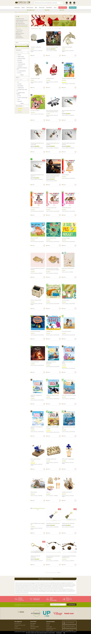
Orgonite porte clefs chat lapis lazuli (53, 523)
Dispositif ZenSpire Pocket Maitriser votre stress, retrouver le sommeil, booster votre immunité (53, 176)
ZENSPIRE (55, 50)
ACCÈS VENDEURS (70, 622)
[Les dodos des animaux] (69, 199)
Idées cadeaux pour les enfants (22, 26)
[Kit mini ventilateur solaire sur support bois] (38, 515)
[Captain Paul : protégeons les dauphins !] (38, 387)
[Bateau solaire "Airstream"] (38, 450)
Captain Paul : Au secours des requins (69, 395)
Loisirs (55, 7)
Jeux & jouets (18, 29)
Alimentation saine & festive (21, 20)
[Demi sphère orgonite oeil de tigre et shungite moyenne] (69, 547)
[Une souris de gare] (69, 291)
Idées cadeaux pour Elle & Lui (21, 25)
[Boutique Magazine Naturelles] (69, 613)
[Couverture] (69, 229)
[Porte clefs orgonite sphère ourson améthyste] (53, 134)
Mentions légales (49, 626)
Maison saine (41, 7)
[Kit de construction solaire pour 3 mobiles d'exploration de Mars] (53, 102)
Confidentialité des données (51, 628)
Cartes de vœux (19, 36)
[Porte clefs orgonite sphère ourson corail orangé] (38, 134)
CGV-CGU (47, 625)
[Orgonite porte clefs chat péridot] (69, 515)
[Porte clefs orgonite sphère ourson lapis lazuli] (69, 134)
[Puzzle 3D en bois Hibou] (38, 70)
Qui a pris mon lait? (34, 238)
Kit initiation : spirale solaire (36, 47)
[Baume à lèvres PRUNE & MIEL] (69, 260)
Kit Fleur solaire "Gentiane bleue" (68, 459)
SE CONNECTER (69, 630)
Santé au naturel (29, 7)
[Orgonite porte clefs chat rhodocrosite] (38, 547)
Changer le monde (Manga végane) (69, 78)
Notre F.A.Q (32, 625)
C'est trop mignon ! (65, 174)
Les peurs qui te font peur (35, 331)
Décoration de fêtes (19, 37)
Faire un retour (32, 628)
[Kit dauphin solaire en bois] (53, 450)
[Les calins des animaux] (38, 199)
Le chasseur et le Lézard (66, 331)
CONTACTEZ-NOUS (70, 626)
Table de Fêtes (18, 31)
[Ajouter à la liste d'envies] (44, 55)
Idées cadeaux (73, 7)
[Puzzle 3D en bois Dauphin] (69, 38)
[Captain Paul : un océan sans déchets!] (69, 353)
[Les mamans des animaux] (53, 199)
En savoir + (55, 25)
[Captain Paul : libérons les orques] (53, 387)
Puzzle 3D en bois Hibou (35, 78)
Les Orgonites (71, 115)
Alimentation (17, 7)
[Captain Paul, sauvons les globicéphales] (53, 353)
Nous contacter (33, 623)
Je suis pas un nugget (66, 238)
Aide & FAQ (61, 10)
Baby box (48, 492)
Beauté (23, 7)
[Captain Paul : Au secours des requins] (69, 387)
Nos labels (16, 626)
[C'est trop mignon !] (69, 166)
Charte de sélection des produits (20, 625)
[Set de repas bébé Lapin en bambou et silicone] (38, 260)
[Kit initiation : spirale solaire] (38, 38)
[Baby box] (53, 483)
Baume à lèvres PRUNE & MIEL (68, 268)
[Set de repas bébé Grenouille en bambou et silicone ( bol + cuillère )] (53, 260)
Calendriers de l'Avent (20, 18)
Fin (59, 28)
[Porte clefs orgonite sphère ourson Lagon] (69, 102)
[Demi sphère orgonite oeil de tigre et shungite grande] (53, 547)
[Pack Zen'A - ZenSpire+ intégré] (53, 38)
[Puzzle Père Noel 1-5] (53, 70)
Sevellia (16, 12)
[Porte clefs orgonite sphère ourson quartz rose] (38, 166)
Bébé (36, 7)
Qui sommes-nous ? (31, 10)
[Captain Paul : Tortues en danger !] (53, 418)
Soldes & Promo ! (62, 7)
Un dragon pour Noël (35, 361)
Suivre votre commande (34, 626)
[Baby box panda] (38, 483)
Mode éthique (49, 7)
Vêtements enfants (19, 30)
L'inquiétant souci (49, 331)
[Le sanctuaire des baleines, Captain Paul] (69, 418)
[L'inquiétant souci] (53, 323)
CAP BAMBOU (40, 273)
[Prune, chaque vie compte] (53, 229)
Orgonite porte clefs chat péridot (68, 523)
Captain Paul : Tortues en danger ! (52, 426)
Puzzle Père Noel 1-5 (50, 78)
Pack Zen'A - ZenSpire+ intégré (52, 47)
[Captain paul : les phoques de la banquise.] (38, 418)
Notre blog (47, 10)
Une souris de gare (65, 300)
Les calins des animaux (35, 207)
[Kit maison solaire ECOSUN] (38, 291)
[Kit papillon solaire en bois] (69, 483)
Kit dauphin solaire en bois (51, 459)
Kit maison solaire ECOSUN (36, 300)
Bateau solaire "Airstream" (35, 459)
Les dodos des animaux (66, 207)
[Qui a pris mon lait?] (38, 229)
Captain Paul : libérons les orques (52, 395)
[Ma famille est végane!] (38, 102)
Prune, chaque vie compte (51, 238)
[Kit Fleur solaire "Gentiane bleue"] (69, 450)
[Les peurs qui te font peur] (38, 323)
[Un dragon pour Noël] (38, 353)
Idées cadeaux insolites (20, 23)
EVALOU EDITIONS (72, 83)
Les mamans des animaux (51, 207)
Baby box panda (34, 492)
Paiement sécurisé (18, 628)
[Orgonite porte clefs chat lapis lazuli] (53, 515)
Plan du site (48, 623)
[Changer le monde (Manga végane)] (69, 70)
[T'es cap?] (53, 291)
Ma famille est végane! (35, 110)
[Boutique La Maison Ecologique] (57, 613)
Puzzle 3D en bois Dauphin (67, 47)
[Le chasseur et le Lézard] (69, 323)
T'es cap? (48, 300)
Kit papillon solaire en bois (67, 492)
